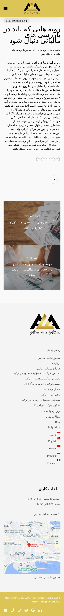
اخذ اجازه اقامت (51, 389)
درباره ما (55, 363)
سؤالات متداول (52, 416)
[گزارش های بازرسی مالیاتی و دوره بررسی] (32, 223)
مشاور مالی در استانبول (46, 577)
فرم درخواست (52, 411)
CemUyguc (55, 602)
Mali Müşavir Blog (16, 20)
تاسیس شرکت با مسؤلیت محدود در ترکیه (37, 373)
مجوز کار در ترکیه (50, 394)
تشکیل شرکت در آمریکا (47, 405)
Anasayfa (55, 50)
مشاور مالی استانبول (48, 358)
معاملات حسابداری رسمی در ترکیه (41, 400)
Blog (57, 422)
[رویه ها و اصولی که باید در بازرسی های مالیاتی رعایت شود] (32, 267)
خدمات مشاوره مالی (48, 368)
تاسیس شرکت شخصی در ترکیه (42, 378)
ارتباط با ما (54, 427)
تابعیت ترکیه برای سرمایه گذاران (42, 383)
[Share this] (54, 179)
